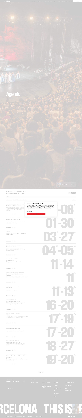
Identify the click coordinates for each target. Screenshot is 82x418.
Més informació (29, 211)
